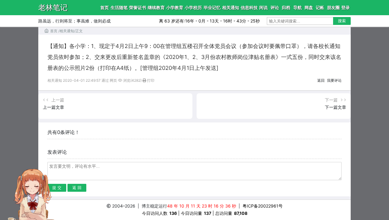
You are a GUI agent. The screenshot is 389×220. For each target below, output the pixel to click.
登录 (345, 7)
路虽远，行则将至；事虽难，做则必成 (74, 20)
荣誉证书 (137, 7)
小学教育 (174, 7)
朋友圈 (333, 7)
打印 (150, 80)
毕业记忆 (212, 7)
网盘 (309, 7)
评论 (274, 7)
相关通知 (230, 7)
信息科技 (249, 7)
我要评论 (334, 80)
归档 (286, 7)
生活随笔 (119, 7)
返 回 (76, 187)
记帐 (320, 7)
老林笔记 (52, 7)
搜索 (342, 21)
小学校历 (193, 7)
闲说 (263, 7)
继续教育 (156, 7)
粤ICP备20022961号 (262, 205)
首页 (104, 7)
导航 (297, 7)
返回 (321, 80)
